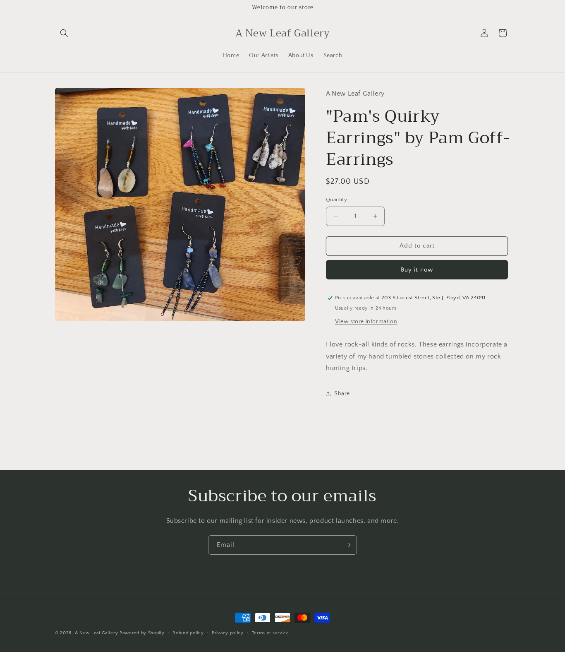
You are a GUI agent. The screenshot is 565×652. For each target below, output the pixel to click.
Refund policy (187, 632)
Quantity (336, 199)
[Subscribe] (347, 545)
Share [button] (342, 393)
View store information (366, 321)
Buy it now (417, 269)
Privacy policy (228, 632)
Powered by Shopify (142, 632)
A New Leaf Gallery (96, 632)
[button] (64, 33)
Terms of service (270, 632)
